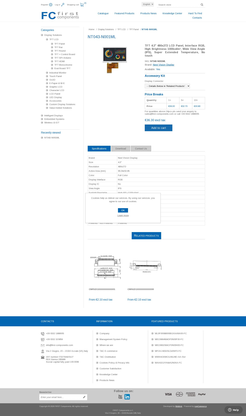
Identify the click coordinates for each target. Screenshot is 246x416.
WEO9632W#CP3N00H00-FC (169, 345)
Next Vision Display (163, 64)
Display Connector (154, 81)
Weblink (178, 406)
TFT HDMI (59, 61)
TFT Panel (59, 44)
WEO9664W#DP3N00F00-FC (169, 339)
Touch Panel (55, 76)
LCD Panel (54, 94)
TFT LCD (54, 39)
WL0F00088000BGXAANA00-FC (171, 333)
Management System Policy (113, 339)
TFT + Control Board (64, 54)
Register (44, 5)
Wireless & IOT (51, 122)
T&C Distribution (108, 357)
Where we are (106, 345)
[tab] (99, 148)
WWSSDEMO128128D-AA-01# (170, 357)
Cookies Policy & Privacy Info (114, 362)
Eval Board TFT (62, 68)
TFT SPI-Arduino (62, 58)
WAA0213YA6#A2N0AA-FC (168, 362)
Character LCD (56, 90)
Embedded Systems (54, 119)
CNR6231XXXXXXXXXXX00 (141, 289)
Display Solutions (53, 35)
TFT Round (60, 51)
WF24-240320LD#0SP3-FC (168, 351)
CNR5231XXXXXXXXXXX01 (102, 289)
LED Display (55, 97)
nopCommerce (200, 406)
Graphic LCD (55, 87)
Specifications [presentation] (99, 148)
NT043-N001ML (52, 137)
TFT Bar (58, 47)
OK (123, 210)
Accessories (55, 101)
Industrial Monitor (57, 72)
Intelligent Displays (53, 115)
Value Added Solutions (60, 108)
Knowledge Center (108, 374)
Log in (57, 5)
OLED (52, 79)
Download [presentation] (120, 148)
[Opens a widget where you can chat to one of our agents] (233, 410)
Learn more (123, 215)
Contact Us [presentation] (141, 148)
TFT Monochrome (63, 65)
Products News (107, 380)
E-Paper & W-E (57, 83)
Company (104, 333)
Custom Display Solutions (62, 104)
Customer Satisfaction (110, 368)
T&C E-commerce (108, 351)
